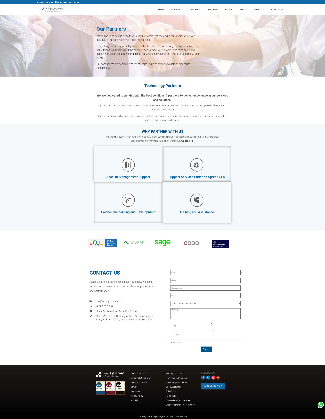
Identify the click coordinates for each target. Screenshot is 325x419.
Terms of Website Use (140, 373)
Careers (243, 10)
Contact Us (259, 10)
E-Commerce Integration (177, 378)
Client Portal (277, 10)
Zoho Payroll (171, 391)
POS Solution (171, 396)
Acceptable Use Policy (141, 378)
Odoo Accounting (173, 387)
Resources (213, 10)
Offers (228, 10)
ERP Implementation (175, 373)
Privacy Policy (137, 396)
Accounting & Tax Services (178, 400)
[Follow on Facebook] (203, 378)
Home (161, 10)
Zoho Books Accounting (177, 382)
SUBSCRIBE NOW (213, 385)
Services (193, 10)
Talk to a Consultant (139, 382)
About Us (175, 10)
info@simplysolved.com (108, 301)
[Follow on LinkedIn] (208, 378)
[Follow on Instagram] (213, 378)
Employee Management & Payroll (181, 405)
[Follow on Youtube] (218, 378)
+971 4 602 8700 (46, 2)
